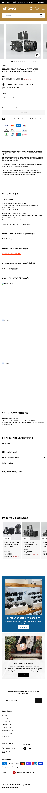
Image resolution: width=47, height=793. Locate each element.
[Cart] (37, 9)
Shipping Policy (7, 727)
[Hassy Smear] (23, 301)
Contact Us (5, 736)
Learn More (23, 674)
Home (4, 65)
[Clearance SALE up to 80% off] (23, 597)
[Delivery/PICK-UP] (23, 648)
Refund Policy (6, 724)
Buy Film (5, 718)
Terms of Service (7, 730)
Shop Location (7, 733)
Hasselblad (21, 518)
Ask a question (7, 463)
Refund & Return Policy (10, 457)
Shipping (4, 108)
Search (4, 715)
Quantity (5, 93)
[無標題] (23, 383)
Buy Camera (6, 721)
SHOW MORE (6, 443)
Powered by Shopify (10, 787)
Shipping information (10, 452)
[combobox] (23, 15)
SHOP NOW (23, 627)
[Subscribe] (38, 700)
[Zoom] (37, 55)
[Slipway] (23, 340)
